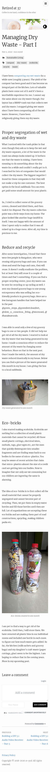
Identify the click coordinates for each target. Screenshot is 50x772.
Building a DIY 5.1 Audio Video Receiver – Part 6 (37, 740)
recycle (6, 67)
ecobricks (33, 63)
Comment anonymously (35, 712)
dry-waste (22, 63)
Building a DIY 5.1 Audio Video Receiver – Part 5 (12, 740)
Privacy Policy (8, 755)
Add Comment (40, 705)
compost (10, 63)
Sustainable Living (15, 57)
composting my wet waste (27, 75)
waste (15, 67)
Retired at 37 (11, 8)
